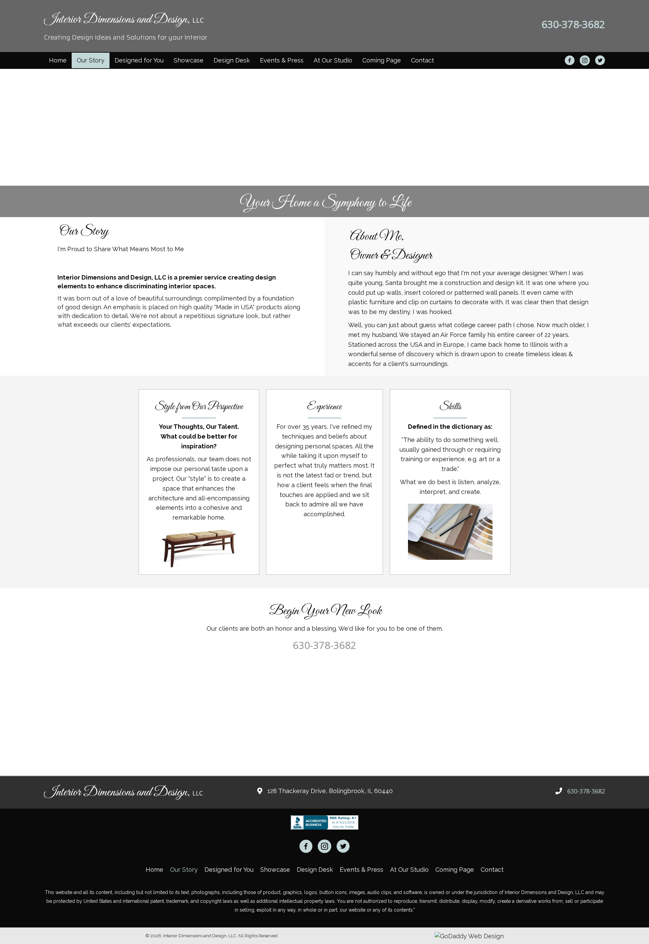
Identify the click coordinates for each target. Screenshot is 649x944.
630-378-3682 (573, 24)
